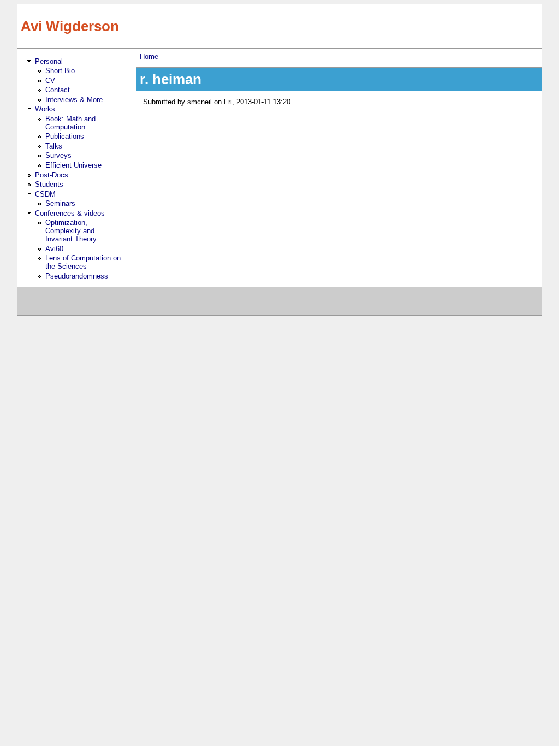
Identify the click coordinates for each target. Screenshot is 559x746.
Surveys (58, 155)
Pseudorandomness (76, 276)
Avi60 (54, 249)
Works (45, 109)
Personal (49, 61)
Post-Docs (51, 175)
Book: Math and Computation (70, 123)
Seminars (60, 203)
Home (149, 56)
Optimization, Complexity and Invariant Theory (71, 230)
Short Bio (60, 71)
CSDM (45, 194)
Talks (53, 146)
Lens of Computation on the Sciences (83, 262)
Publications (64, 136)
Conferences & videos (70, 213)
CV (50, 80)
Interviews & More (74, 100)
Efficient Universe (73, 165)
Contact (57, 90)
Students (49, 184)
